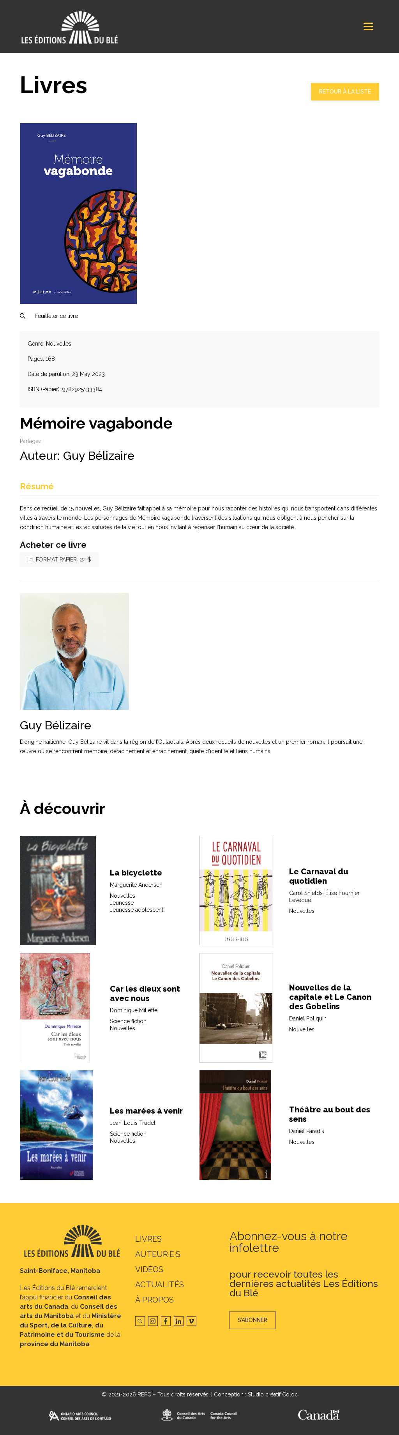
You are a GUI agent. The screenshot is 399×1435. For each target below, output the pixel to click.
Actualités (159, 1284)
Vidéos (149, 1269)
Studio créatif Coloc (273, 1394)
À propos (154, 1299)
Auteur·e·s (157, 1254)
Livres (148, 1239)
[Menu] (368, 26)
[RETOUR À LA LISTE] (345, 98)
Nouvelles (58, 344)
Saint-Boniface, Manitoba (60, 1270)
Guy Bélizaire (98, 455)
